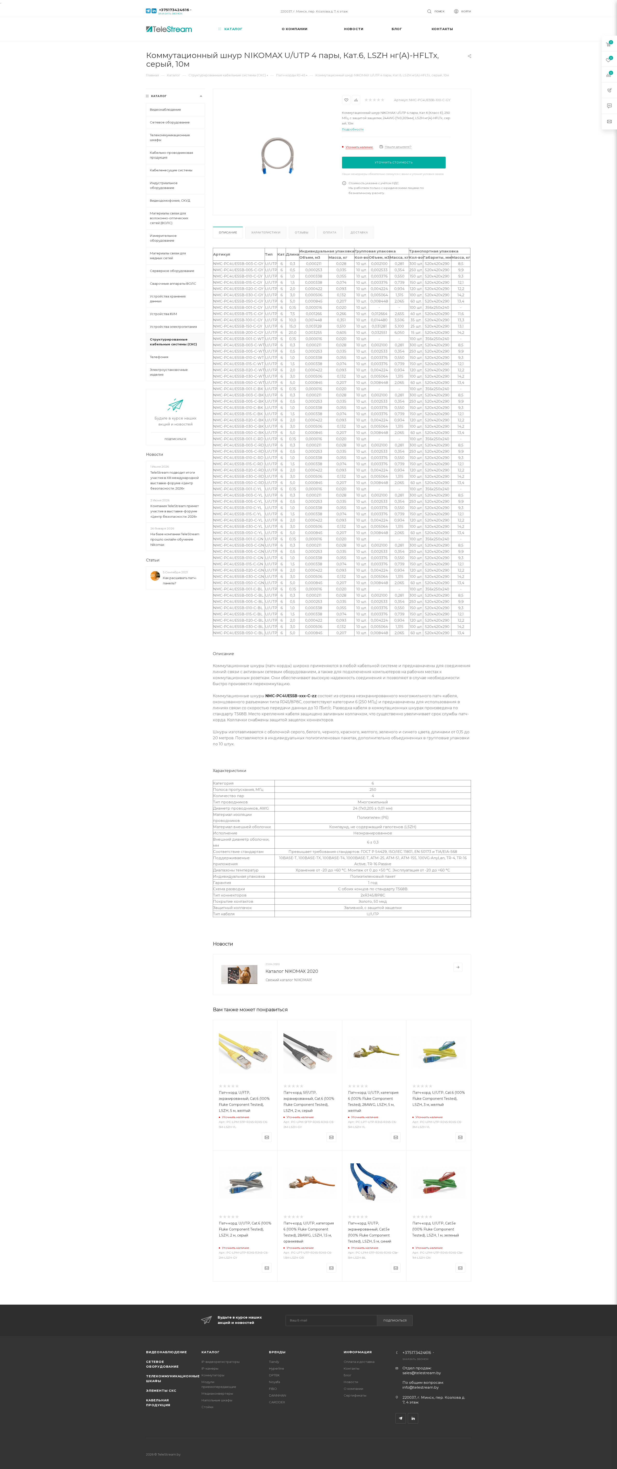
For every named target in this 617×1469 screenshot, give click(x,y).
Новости (154, 454)
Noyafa (274, 1382)
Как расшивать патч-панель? (180, 580)
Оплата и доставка (359, 1362)
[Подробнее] (458, 967)
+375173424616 (174, 9)
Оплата (329, 232)
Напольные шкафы (216, 1400)
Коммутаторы (212, 1375)
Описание (228, 232)
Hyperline (276, 1368)
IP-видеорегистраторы (220, 1362)
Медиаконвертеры (217, 1393)
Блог (347, 1375)
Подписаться (395, 1320)
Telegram (401, 1418)
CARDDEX (277, 1402)
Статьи (153, 560)
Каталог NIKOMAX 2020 (292, 971)
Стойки (207, 1407)
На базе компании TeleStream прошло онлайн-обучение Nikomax (174, 539)
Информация (358, 1352)
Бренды (277, 1352)
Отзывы (301, 232)
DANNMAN (277, 1395)
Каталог (210, 1352)
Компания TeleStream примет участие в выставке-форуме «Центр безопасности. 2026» (174, 511)
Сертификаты (355, 1395)
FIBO (273, 1389)
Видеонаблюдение (166, 1352)
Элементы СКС (161, 1390)
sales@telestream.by (421, 1373)
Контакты (351, 1368)
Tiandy (274, 1362)
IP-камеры (209, 1368)
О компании (353, 1389)
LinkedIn (413, 1418)
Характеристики (265, 232)
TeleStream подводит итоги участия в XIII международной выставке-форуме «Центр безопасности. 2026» (174, 480)
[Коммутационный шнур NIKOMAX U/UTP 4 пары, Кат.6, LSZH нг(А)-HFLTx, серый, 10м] (277, 155)
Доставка (359, 232)
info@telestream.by (420, 1387)
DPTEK (274, 1375)
